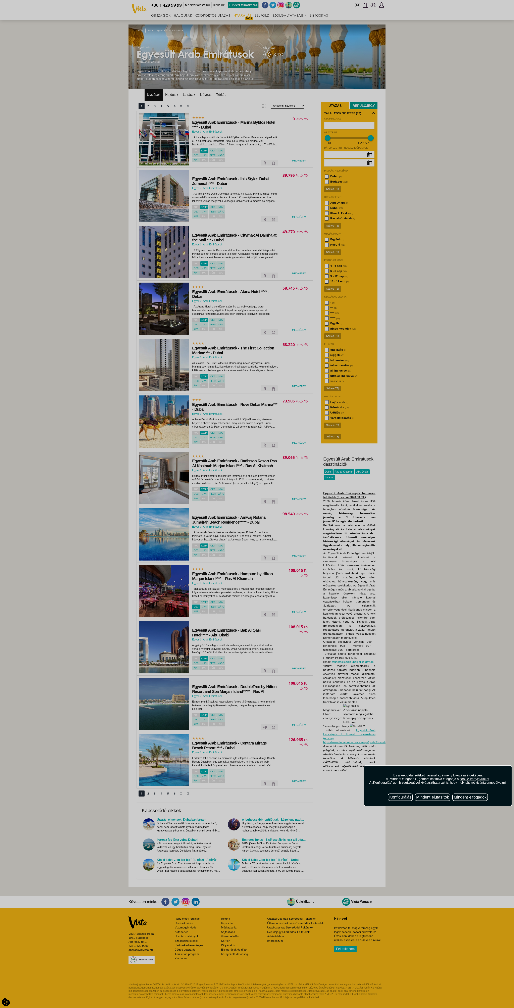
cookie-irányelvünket (474, 779)
